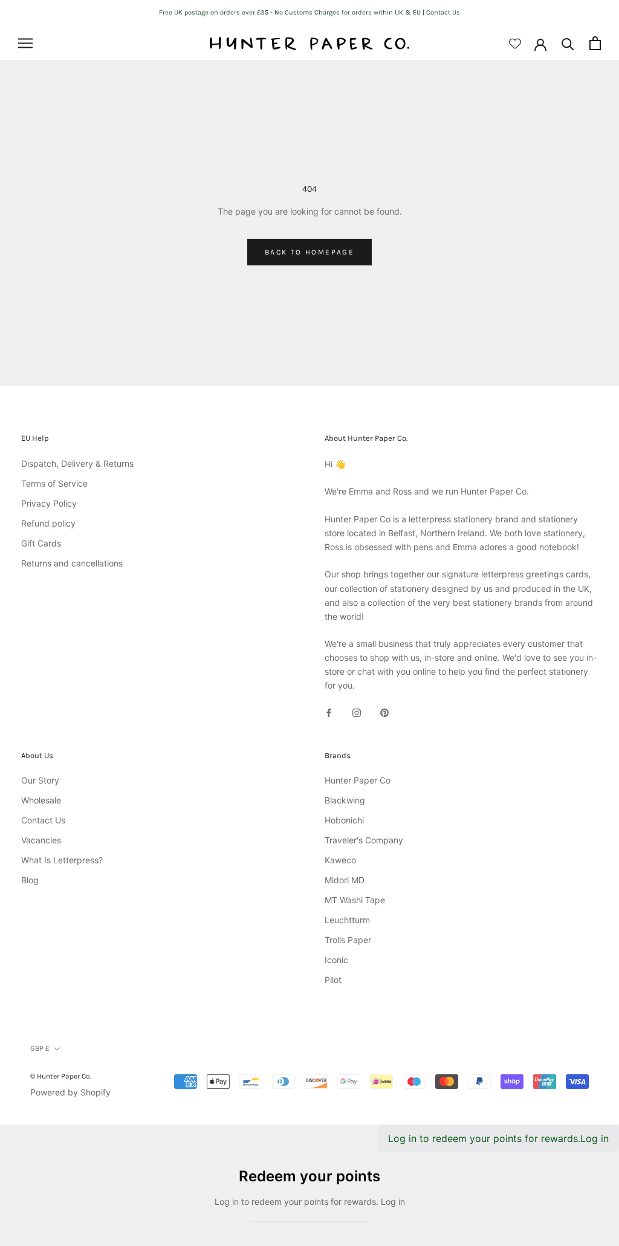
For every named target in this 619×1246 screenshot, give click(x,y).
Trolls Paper (348, 940)
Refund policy (48, 523)
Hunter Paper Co (358, 780)
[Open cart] (595, 43)
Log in (594, 1138)
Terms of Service (54, 483)
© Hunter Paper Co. (60, 1076)
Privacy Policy (49, 503)
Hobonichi (344, 820)
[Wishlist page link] (515, 43)
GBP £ (40, 1048)
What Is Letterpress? (62, 860)
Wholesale (41, 800)
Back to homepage (309, 252)
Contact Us (43, 820)
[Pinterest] (384, 712)
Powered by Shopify (70, 1092)
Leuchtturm (347, 920)
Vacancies (41, 840)
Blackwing (345, 800)
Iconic (336, 960)
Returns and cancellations (72, 563)
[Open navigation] (25, 43)
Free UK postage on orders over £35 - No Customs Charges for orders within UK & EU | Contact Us (309, 12)
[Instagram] (356, 712)
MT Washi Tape (355, 900)
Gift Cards (41, 543)
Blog (30, 880)
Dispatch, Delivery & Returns (77, 463)
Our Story (40, 780)
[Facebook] (329, 712)
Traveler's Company (364, 840)
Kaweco (340, 860)
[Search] (568, 43)
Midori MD (345, 880)
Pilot (333, 980)
